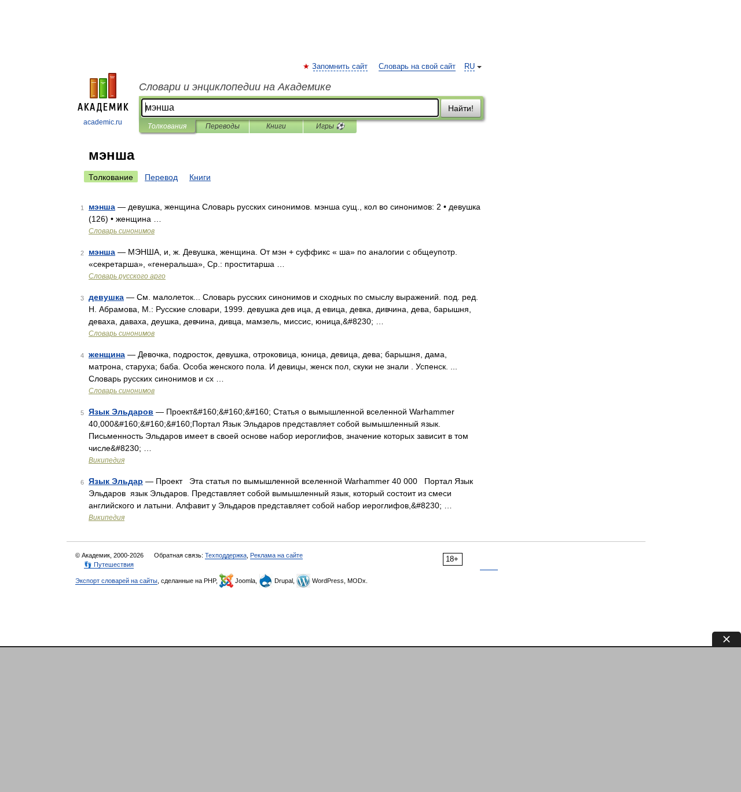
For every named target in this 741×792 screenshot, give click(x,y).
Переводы (223, 126)
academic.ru (102, 122)
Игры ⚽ (330, 126)
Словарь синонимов (122, 231)
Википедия (106, 460)
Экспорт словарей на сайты (116, 580)
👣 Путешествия (109, 564)
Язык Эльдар (116, 481)
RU (469, 67)
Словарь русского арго (127, 276)
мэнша (102, 206)
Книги (276, 126)
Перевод (161, 177)
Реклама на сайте (276, 555)
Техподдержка (226, 555)
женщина (107, 354)
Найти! (461, 108)
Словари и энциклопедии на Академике (235, 87)
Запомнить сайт (340, 67)
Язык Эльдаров (121, 411)
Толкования (167, 126)
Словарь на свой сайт (417, 67)
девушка (106, 297)
